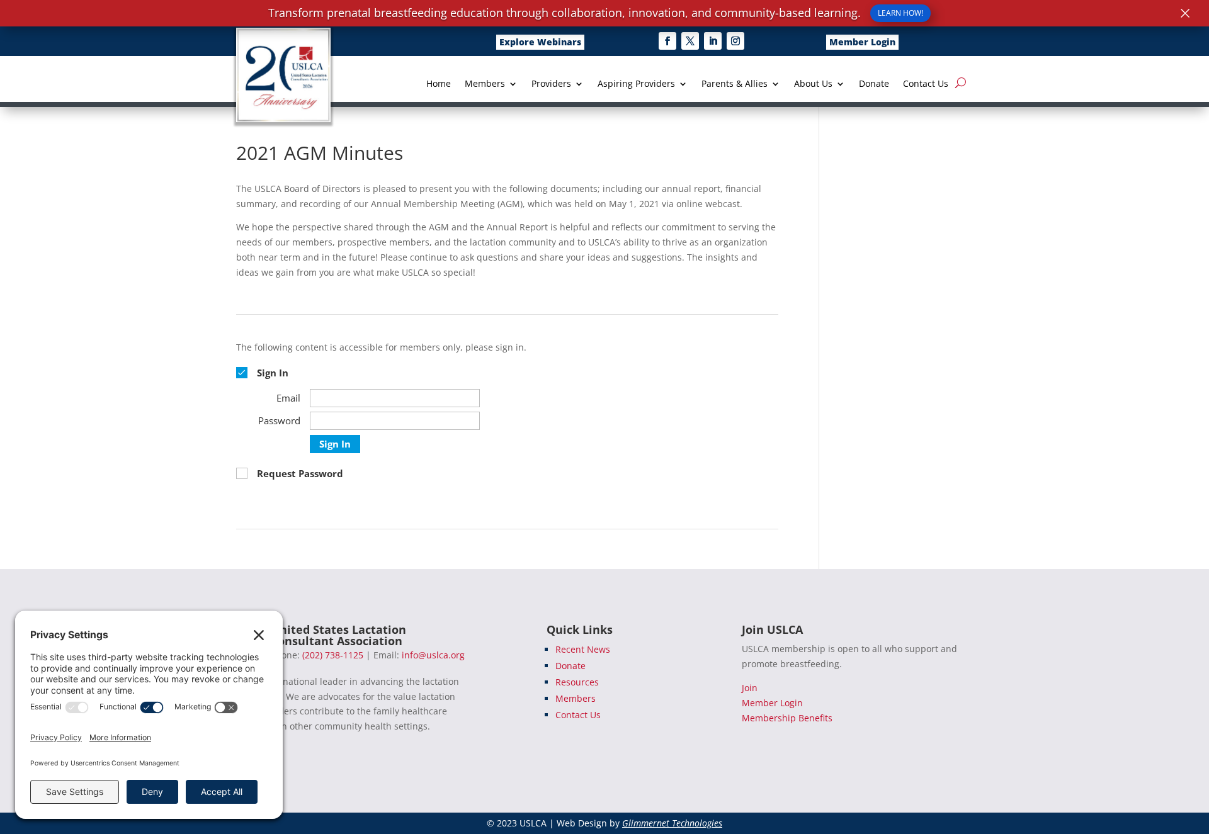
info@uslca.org (433, 655)
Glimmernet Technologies (672, 823)
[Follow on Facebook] (667, 41)
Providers (551, 84)
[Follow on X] (690, 41)
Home (438, 84)
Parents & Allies (734, 84)
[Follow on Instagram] (735, 41)
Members (485, 84)
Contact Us (925, 84)
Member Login (862, 42)
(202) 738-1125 (332, 655)
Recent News (582, 649)
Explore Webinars (540, 42)
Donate (874, 84)
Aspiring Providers (636, 84)
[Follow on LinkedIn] (713, 41)
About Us (813, 84)
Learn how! (900, 13)
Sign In (335, 443)
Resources (577, 682)
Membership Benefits (787, 718)
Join (750, 688)
